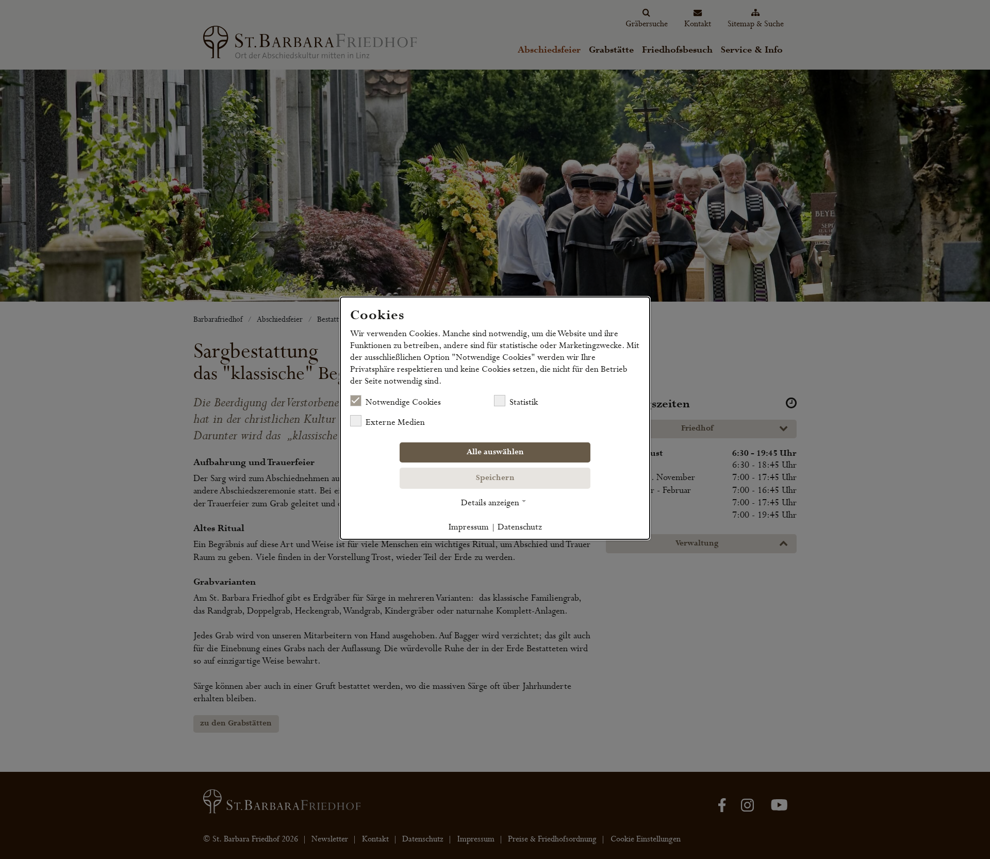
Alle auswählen (495, 452)
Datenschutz (520, 527)
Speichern (495, 478)
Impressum (469, 527)
